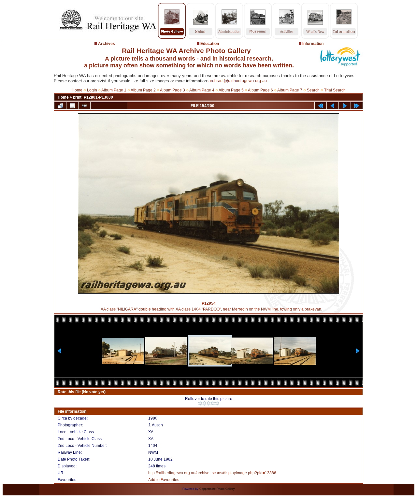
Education (209, 43)
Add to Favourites (163, 479)
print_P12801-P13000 (93, 97)
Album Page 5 (231, 90)
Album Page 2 (143, 90)
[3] (209, 403)
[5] (217, 403)
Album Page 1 (113, 90)
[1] (200, 403)
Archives (106, 43)
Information (313, 43)
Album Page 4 (201, 90)
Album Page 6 (260, 90)
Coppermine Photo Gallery (217, 489)
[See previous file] (332, 105)
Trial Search (335, 90)
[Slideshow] (84, 105)
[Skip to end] (357, 105)
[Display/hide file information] (72, 105)
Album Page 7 (289, 90)
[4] (213, 403)
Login (92, 90)
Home (77, 90)
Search (313, 90)
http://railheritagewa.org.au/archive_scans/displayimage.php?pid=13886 (212, 473)
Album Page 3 (172, 90)
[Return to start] (320, 105)
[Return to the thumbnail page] (60, 105)
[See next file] (345, 105)
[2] (204, 403)
